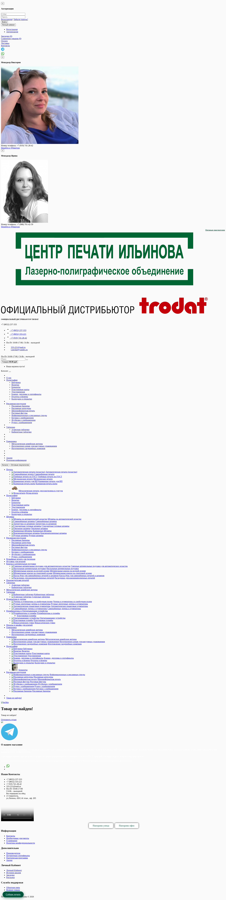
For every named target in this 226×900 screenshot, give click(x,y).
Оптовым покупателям (215, 230)
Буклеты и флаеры (20, 396)
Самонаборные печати (44, 474)
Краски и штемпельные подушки (21, 564)
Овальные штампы (39, 528)
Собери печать (13, 894)
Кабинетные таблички (22, 432)
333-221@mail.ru (18, 347)
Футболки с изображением (23, 420)
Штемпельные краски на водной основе (68, 571)
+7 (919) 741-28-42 (18, 338)
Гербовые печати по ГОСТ (50, 476)
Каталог (5, 465)
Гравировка (11, 441)
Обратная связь (13, 887)
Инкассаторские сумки (45, 623)
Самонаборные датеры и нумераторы (64, 608)
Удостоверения (18, 392)
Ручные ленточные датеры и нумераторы (69, 604)
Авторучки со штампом (45, 524)
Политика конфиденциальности (20, 843)
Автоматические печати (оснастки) (61, 472)
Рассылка (10, 877)
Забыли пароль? (21, 19)
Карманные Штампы (42, 531)
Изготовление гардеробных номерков (28, 448)
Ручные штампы (36, 535)
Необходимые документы (17, 838)
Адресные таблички (20, 429)
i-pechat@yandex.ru (19, 350)
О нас (8, 378)
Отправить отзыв (8, 720)
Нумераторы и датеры (16, 599)
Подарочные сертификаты (18, 855)
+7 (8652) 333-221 (18, 334)
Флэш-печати (32, 493)
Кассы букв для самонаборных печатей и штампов (81, 575)
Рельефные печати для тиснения (20, 559)
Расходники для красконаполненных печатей (75, 578)
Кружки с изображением (23, 418)
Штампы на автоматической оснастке (64, 519)
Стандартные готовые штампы (55, 526)
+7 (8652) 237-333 (18, 330)
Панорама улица (101, 825)
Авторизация (12, 32)
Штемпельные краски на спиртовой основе (72, 573)
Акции (9, 458)
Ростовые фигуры (19, 413)
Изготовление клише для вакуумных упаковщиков (34, 446)
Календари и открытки (22, 399)
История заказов (13, 873)
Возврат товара (13, 890)
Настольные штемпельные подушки (62, 568)
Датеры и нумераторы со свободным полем (72, 601)
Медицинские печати (43, 479)
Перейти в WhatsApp (10, 148)
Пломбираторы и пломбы (48, 613)
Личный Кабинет (14, 870)
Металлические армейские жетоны (27, 444)
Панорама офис (127, 825)
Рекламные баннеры (21, 406)
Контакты (10, 836)
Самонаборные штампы (46, 521)
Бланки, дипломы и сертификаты (26, 394)
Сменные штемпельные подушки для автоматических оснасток (99, 566)
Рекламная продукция (16, 404)
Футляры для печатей (16, 561)
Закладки (10, 875)
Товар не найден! (14, 698)
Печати (9, 469)
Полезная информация (16, 460)
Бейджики (16, 382)
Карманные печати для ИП (50, 481)
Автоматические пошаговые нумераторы (69, 606)
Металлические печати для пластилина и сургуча (41, 491)
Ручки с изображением (22, 422)
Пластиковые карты (20, 389)
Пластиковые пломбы (26, 616)
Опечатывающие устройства (52, 618)
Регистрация (6, 19)
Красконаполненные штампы (53, 533)
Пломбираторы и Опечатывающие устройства (27, 611)
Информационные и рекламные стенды (29, 415)
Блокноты (16, 387)
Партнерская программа (17, 858)
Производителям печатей (17, 580)
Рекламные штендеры (21, 408)
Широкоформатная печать (23, 411)
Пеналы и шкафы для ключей (19, 625)
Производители (13, 853)
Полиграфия (11, 380)
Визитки (15, 385)
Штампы (10, 517)
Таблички (10, 427)
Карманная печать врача (46, 484)
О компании (11, 841)
